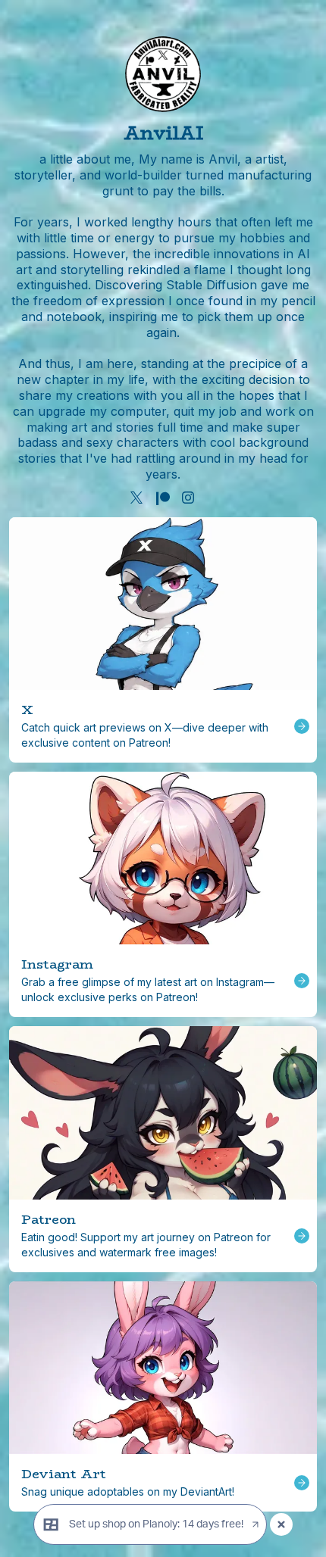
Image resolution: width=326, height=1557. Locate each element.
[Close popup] (281, 1524)
